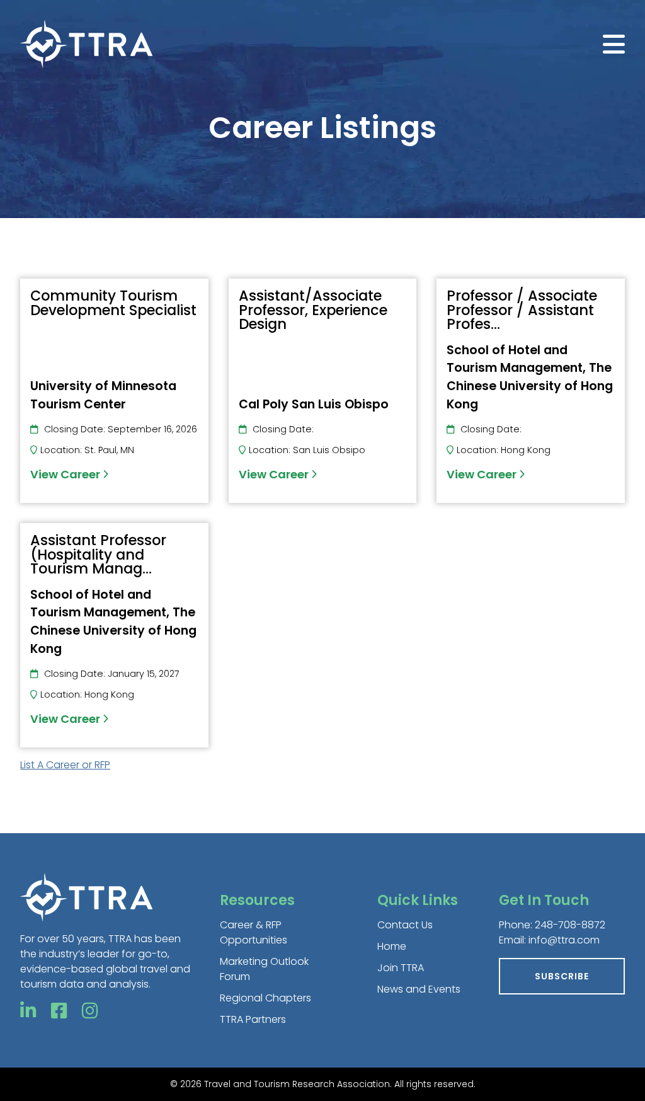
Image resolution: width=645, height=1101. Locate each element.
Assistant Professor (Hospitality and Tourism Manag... (98, 554)
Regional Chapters (265, 998)
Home (391, 946)
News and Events (418, 989)
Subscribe (562, 976)
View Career (66, 474)
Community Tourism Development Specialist (113, 302)
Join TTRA (400, 967)
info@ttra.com (564, 940)
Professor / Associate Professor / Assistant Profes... (522, 309)
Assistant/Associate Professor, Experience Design (313, 309)
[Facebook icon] (59, 1011)
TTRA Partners (253, 1019)
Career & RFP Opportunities (253, 932)
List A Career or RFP (65, 765)
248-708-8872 (570, 925)
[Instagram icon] (90, 1011)
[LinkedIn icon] (28, 1011)
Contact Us (405, 925)
